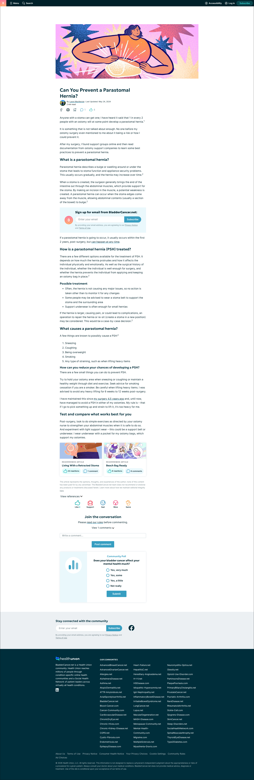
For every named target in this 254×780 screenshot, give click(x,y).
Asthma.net (105, 683)
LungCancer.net (141, 705)
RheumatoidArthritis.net (179, 705)
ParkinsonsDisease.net (178, 678)
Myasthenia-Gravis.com (145, 746)
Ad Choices (61, 757)
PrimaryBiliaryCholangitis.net (181, 687)
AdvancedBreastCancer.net (113, 665)
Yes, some (116, 575)
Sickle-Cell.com (175, 710)
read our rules (95, 522)
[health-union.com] (67, 659)
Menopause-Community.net (147, 724)
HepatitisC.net (140, 669)
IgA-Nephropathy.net (143, 692)
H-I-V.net (137, 678)
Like (76, 504)
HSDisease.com (141, 683)
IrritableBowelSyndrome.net (147, 701)
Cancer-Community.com (112, 710)
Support (89, 504)
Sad (101, 504)
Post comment (103, 544)
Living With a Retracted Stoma (80, 465)
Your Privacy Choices (137, 753)
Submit (116, 593)
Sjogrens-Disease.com (178, 714)
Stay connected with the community (82, 621)
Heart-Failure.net (141, 665)
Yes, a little (116, 580)
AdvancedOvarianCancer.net (114, 669)
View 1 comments (102, 527)
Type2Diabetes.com (177, 741)
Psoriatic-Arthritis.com (178, 696)
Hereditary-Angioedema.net (147, 674)
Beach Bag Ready (116, 465)
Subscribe (245, 3)
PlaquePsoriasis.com (177, 683)
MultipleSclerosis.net (143, 741)
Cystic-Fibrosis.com (110, 737)
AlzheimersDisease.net (111, 678)
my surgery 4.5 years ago (109, 398)
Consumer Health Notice (111, 753)
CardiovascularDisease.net (113, 714)
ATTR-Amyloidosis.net (111, 692)
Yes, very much (119, 570)
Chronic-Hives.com (109, 724)
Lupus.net (138, 710)
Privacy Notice (131, 225)
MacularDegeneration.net (146, 714)
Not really (115, 585)
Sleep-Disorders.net (177, 724)
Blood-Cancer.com (109, 705)
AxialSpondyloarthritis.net (113, 696)
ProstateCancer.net (176, 692)
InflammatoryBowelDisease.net (148, 696)
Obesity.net (172, 669)
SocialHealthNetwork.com (180, 728)
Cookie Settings (158, 753)
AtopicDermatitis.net (110, 687)
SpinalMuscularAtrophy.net (180, 733)
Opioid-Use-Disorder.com (180, 674)
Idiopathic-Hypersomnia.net (147, 687)
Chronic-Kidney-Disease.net (114, 728)
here (62, 490)
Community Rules (176, 753)
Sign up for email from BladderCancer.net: (106, 212)
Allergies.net (106, 674)
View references (70, 496)
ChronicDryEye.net (109, 719)
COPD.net (105, 733)
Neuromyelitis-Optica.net (179, 665)
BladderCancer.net (109, 701)
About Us (60, 753)
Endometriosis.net (109, 741)
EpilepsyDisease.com (110, 746)
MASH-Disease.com (143, 719)
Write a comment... (72, 535)
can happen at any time (105, 241)
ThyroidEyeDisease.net (178, 737)
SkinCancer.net (174, 719)
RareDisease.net (175, 701)
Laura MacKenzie (76, 101)
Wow (114, 504)
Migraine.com (140, 737)
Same (127, 504)
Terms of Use (84, 228)
